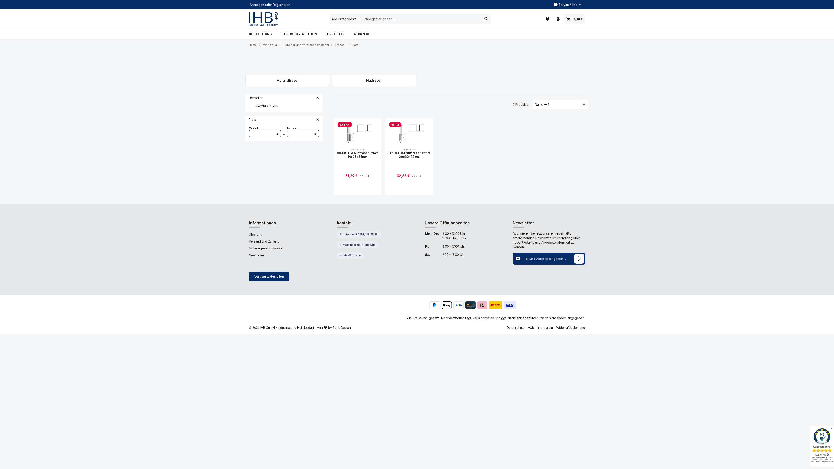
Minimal (264, 131)
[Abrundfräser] (288, 80)
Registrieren (281, 5)
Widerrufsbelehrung (570, 327)
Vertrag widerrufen (269, 276)
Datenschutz (516, 327)
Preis (252, 119)
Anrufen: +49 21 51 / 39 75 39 (359, 234)
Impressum (545, 327)
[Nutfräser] (374, 80)
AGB (531, 327)
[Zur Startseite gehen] (263, 19)
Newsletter (256, 255)
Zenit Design (342, 327)
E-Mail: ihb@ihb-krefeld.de (358, 244)
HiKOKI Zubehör (267, 106)
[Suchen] (486, 19)
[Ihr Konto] (558, 19)
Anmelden (257, 5)
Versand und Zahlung (264, 241)
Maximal (302, 131)
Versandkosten (483, 318)
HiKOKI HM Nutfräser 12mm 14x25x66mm (357, 155)
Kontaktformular (350, 255)
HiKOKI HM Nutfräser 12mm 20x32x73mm (409, 155)
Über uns (255, 234)
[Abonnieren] (579, 259)
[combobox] (420, 19)
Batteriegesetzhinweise (266, 248)
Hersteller (256, 98)
